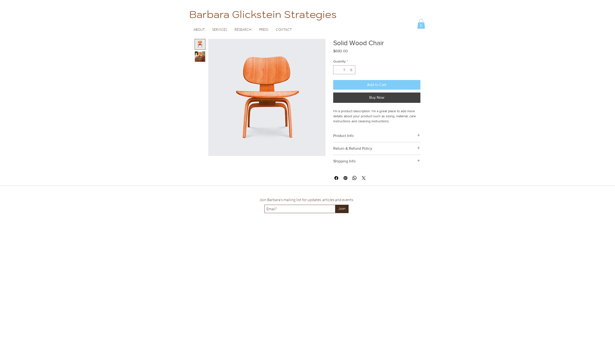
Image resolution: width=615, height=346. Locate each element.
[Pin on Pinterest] (345, 178)
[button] (421, 24)
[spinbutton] (344, 70)
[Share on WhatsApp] (354, 178)
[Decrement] (337, 70)
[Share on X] (364, 178)
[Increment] (352, 70)
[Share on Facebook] (336, 178)
